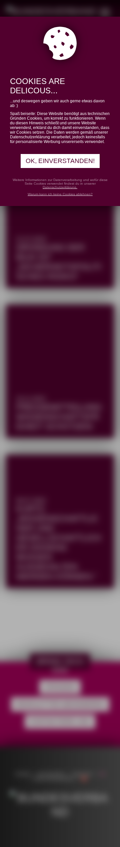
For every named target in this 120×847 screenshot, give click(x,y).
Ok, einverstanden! (60, 160)
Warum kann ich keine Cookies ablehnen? (60, 194)
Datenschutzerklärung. (60, 187)
